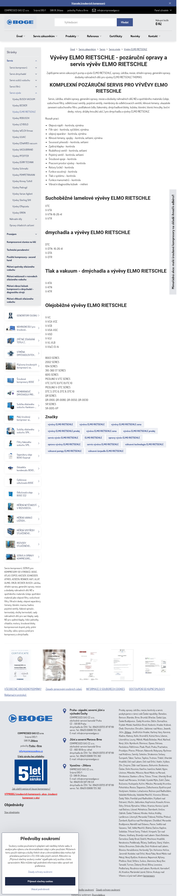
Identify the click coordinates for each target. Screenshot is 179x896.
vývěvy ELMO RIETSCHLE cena (126, 424)
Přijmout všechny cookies (40, 881)
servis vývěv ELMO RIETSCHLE (63, 437)
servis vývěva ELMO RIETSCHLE (103, 444)
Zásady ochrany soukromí (108, 889)
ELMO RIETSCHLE (93, 437)
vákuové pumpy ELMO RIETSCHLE (64, 450)
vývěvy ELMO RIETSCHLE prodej (64, 430)
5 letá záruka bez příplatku (31, 756)
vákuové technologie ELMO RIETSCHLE (144, 444)
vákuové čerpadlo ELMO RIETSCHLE (105, 450)
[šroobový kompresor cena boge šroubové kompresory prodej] (30, 728)
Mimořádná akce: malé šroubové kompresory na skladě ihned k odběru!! (173, 242)
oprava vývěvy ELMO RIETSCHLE (64, 444)
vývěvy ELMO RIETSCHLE (60, 424)
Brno (39, 745)
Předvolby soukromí (84, 889)
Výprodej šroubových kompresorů (88, 3)
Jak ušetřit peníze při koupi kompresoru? (31, 788)
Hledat (125, 22)
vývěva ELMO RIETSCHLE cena (101, 430)
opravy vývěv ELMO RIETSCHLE (124, 437)
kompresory (149, 875)
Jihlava (34, 740)
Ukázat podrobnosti (40, 889)
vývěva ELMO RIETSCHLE (92, 424)
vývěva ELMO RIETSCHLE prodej (139, 430)
